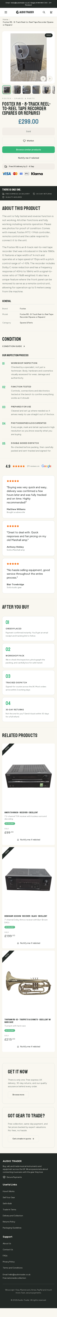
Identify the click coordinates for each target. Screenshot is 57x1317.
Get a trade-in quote (21, 1139)
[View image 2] (16, 89)
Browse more (18, 1095)
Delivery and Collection (13, 1216)
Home (5, 19)
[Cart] (51, 12)
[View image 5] (46, 89)
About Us (7, 1243)
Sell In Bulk (7, 1203)
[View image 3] (26, 89)
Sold (28, 131)
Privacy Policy (9, 1262)
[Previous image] (43, 78)
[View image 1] (6, 89)
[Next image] (50, 78)
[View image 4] (36, 89)
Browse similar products (28, 149)
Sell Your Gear (9, 1197)
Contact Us (8, 1249)
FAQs (5, 1256)
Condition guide (12, 346)
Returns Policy (9, 1222)
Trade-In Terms (9, 1209)
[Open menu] (6, 12)
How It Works (9, 1191)
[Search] (44, 12)
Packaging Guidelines (12, 1228)
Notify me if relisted (28, 158)
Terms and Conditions (13, 1268)
